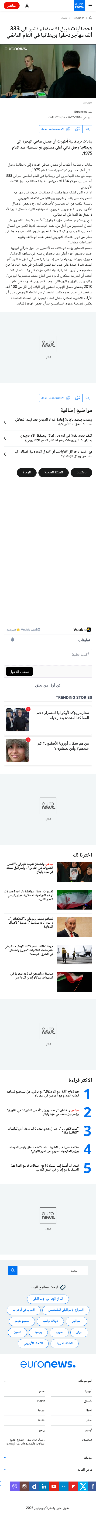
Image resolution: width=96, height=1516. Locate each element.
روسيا (38, 1332)
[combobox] (48, 1270)
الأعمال (88, 1401)
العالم (42, 1391)
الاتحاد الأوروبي (33, 1343)
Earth (41, 1401)
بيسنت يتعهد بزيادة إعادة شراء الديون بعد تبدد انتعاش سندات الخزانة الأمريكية (53, 422)
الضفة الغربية (64, 1343)
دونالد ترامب (50, 1321)
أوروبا (88, 1391)
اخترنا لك (82, 855)
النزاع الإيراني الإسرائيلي (48, 1299)
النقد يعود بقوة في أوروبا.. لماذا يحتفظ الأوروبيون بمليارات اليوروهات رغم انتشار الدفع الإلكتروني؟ (56, 438)
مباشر (11, 5)
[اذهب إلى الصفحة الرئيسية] (79, 5)
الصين (17, 1332)
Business (78, 18)
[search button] (12, 1270)
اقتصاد (64, 18)
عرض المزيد (85, 1470)
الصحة (41, 1411)
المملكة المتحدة (53, 472)
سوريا (59, 1332)
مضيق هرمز (22, 1321)
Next (89, 1411)
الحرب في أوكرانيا (24, 1310)
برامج (42, 1430)
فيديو (88, 1430)
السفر (89, 1420)
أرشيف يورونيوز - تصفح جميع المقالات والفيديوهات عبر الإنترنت (25, 1442)
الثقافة (41, 1420)
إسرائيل (76, 1321)
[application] (48, 71)
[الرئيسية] (90, 18)
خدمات (87, 1458)
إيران (79, 1332)
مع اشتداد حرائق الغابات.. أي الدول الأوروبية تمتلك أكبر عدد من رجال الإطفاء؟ (53, 454)
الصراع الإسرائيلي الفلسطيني (66, 1310)
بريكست (81, 472)
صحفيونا (87, 1440)
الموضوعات (85, 1381)
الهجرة (27, 472)
